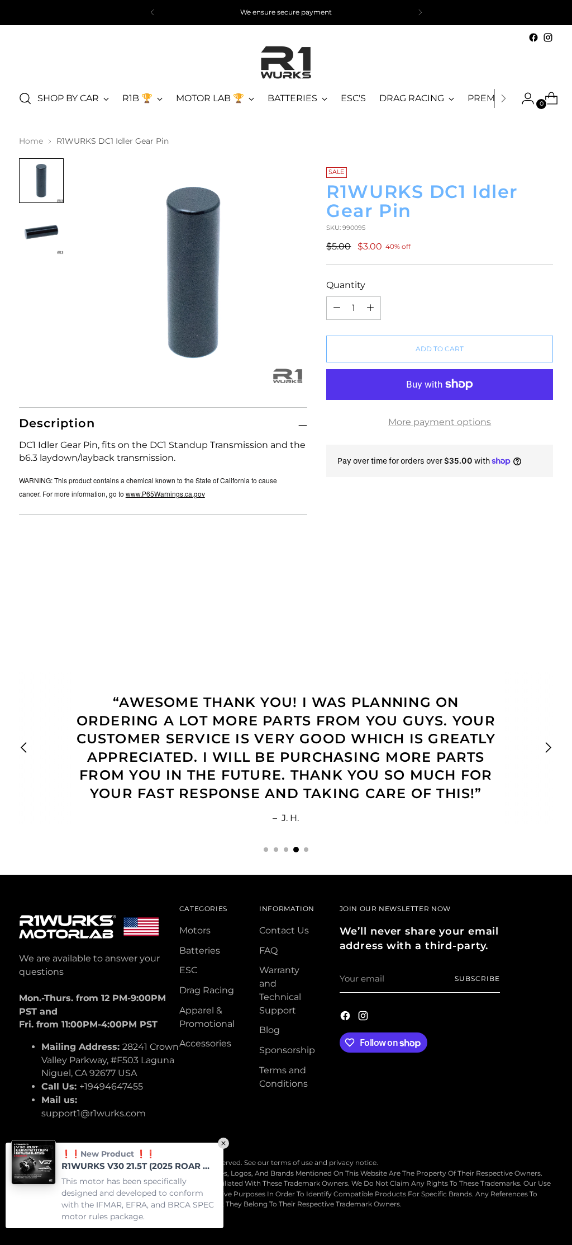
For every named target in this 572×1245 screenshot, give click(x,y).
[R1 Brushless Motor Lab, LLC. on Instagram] (548, 37)
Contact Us (284, 930)
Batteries (199, 950)
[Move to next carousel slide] (543, 611)
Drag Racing (206, 990)
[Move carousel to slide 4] (296, 849)
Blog (269, 1030)
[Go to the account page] (523, 98)
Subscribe (477, 978)
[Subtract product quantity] (370, 308)
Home (31, 141)
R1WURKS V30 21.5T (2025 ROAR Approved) (136, 1166)
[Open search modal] (25, 98)
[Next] (420, 12)
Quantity (345, 285)
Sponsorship (287, 1050)
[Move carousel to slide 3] (286, 849)
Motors (195, 930)
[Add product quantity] (337, 308)
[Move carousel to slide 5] (306, 849)
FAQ (268, 950)
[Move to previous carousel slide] (517, 611)
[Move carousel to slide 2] (276, 849)
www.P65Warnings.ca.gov (165, 493)
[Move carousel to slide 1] (266, 849)
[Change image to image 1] (41, 180)
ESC (188, 970)
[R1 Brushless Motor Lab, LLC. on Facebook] (533, 37)
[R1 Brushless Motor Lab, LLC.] (286, 62)
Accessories (205, 1043)
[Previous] (152, 12)
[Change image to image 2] (41, 232)
